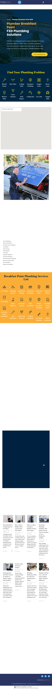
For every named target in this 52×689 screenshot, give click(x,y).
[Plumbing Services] (13, 287)
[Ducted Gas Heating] (21, 287)
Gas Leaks (39, 96)
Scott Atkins (17, 534)
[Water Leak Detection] (21, 312)
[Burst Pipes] (13, 80)
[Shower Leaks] (47, 80)
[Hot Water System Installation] (4, 308)
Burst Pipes (13, 84)
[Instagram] (49, 676)
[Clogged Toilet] (47, 92)
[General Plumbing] (30, 312)
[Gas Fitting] (4, 287)
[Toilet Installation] (30, 299)
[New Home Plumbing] (39, 314)
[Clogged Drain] (39, 80)
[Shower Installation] (47, 314)
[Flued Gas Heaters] (47, 287)
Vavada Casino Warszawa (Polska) (19, 565)
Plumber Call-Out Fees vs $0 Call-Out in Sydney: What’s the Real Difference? (43, 576)
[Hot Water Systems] (21, 299)
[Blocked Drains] (4, 80)
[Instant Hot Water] (39, 287)
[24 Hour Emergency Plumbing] (39, 299)
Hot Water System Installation (4, 314)
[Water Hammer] (13, 90)
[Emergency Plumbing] (30, 80)
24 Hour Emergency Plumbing (39, 305)
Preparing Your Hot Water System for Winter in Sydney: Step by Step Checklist (8, 576)
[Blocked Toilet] (4, 92)
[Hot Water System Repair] (47, 299)
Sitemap (38, 683)
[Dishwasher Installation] (30, 287)
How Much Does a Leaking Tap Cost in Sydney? (8, 526)
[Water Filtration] (13, 299)
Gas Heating (4, 301)
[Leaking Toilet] (21, 80)
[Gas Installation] (13, 312)
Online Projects (6, 532)
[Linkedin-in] (45, 676)
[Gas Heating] (4, 297)
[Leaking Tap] (30, 92)
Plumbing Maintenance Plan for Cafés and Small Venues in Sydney (31, 576)
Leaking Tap (30, 96)
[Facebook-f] (42, 676)
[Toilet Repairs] (21, 92)
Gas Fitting (4, 291)
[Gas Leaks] (39, 92)
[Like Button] (48, 558)
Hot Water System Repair (48, 305)
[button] (43, 2)
